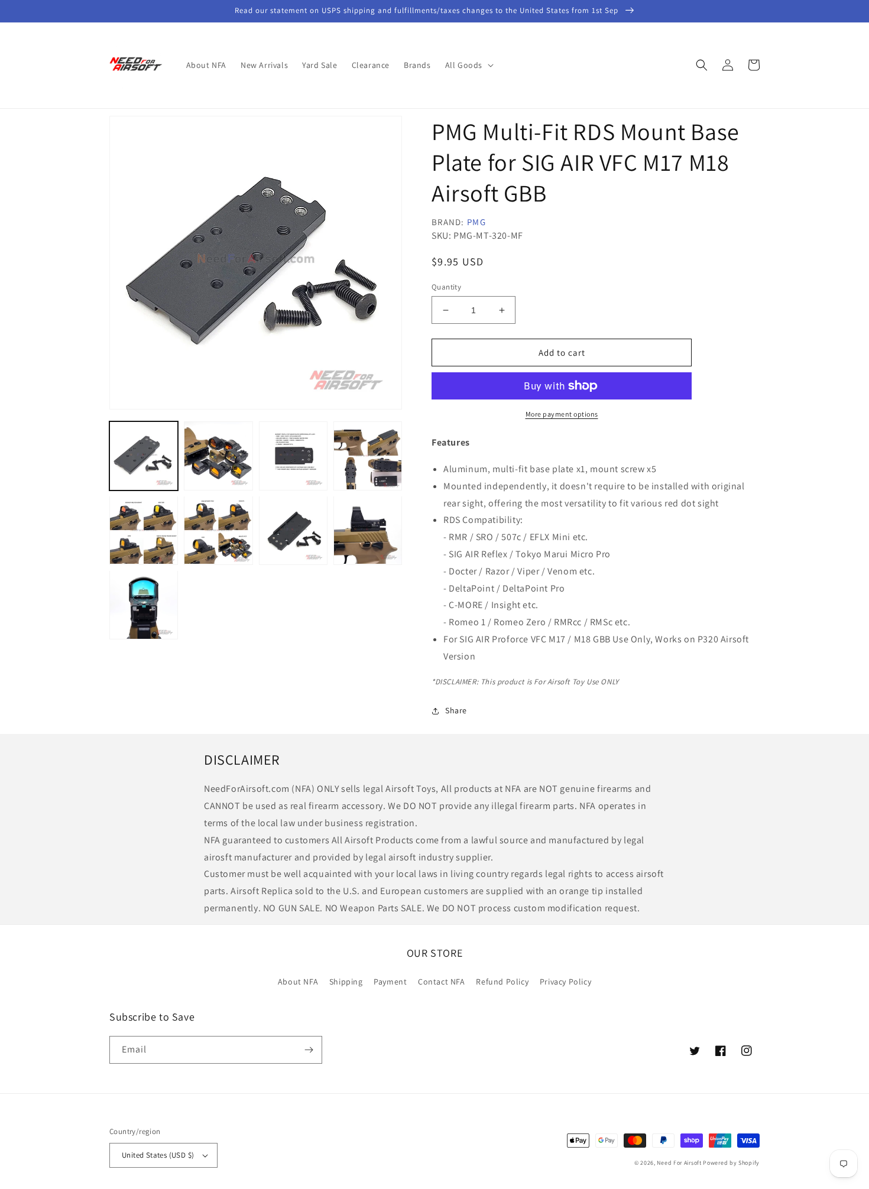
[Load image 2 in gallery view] (218, 455)
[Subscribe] (309, 1050)
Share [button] (456, 710)
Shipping (346, 981)
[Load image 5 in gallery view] (143, 530)
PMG (476, 222)
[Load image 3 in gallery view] (293, 455)
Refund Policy (502, 981)
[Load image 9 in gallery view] (143, 604)
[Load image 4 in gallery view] (367, 455)
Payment (390, 981)
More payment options (562, 414)
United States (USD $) (158, 1155)
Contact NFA (441, 981)
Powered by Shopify (731, 1163)
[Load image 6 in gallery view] (218, 530)
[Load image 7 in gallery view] (293, 530)
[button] (468, 65)
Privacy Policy (565, 981)
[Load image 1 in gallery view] (143, 455)
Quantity (446, 287)
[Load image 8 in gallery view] (367, 530)
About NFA (298, 981)
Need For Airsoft (679, 1163)
